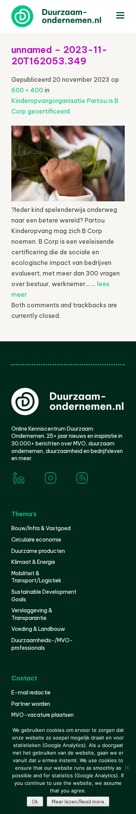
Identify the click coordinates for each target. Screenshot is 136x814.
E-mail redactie (31, 692)
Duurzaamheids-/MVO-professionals (42, 644)
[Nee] (126, 767)
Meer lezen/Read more (78, 802)
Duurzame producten (38, 551)
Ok (35, 802)
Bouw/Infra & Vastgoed (41, 528)
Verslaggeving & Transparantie (31, 614)
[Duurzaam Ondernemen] (68, 16)
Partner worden (30, 703)
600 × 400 (27, 90)
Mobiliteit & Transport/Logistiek (36, 577)
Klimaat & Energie (33, 562)
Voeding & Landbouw (38, 629)
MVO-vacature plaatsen (42, 714)
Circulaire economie (36, 539)
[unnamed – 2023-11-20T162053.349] (68, 199)
